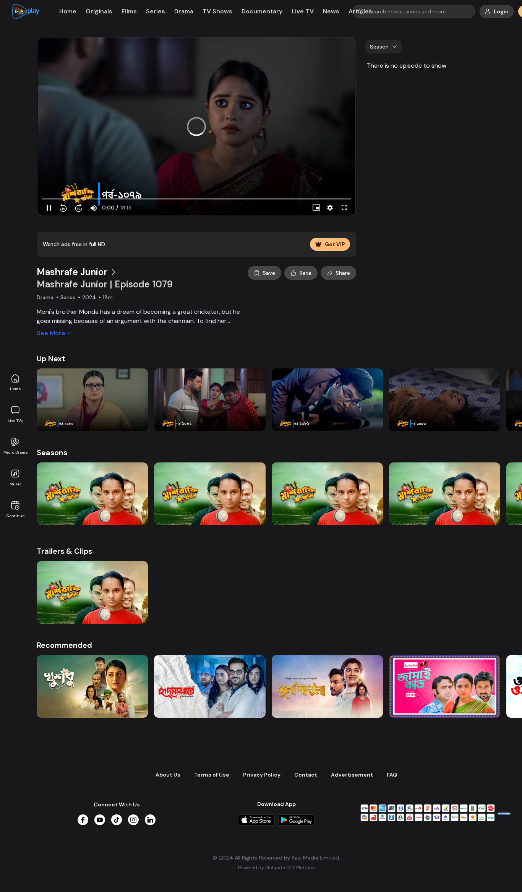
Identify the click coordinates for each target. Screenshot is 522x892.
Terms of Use (211, 774)
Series (155, 11)
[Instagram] (133, 819)
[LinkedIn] (150, 819)
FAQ (392, 774)
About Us (168, 774)
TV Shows (217, 11)
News (331, 11)
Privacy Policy (261, 774)
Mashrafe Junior (72, 272)
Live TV (303, 11)
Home (15, 388)
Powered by (276, 867)
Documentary (262, 11)
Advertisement (352, 774)
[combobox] (383, 47)
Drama (183, 11)
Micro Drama (15, 452)
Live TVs (15, 420)
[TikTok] (116, 819)
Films (129, 11)
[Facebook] (83, 819)
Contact (305, 774)
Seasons (52, 452)
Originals (99, 11)
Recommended (64, 645)
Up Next (51, 358)
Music (15, 484)
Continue (15, 515)
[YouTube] (99, 819)
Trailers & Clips (64, 551)
